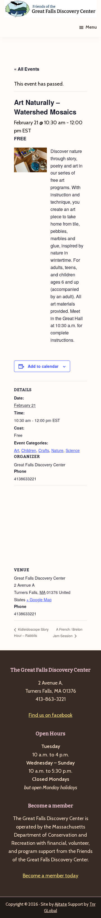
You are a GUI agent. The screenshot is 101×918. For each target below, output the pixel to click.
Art (16, 450)
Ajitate (61, 904)
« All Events (26, 69)
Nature (57, 450)
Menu (91, 27)
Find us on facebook (50, 715)
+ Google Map (39, 599)
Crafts (43, 450)
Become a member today (50, 876)
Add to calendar (43, 366)
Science (73, 450)
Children (28, 450)
